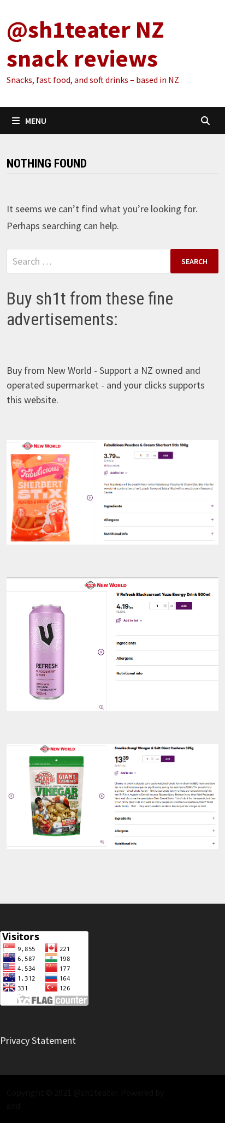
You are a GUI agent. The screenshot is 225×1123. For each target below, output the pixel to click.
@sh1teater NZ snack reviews (85, 43)
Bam (30, 1105)
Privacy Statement (38, 1040)
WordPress (185, 1092)
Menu (35, 120)
